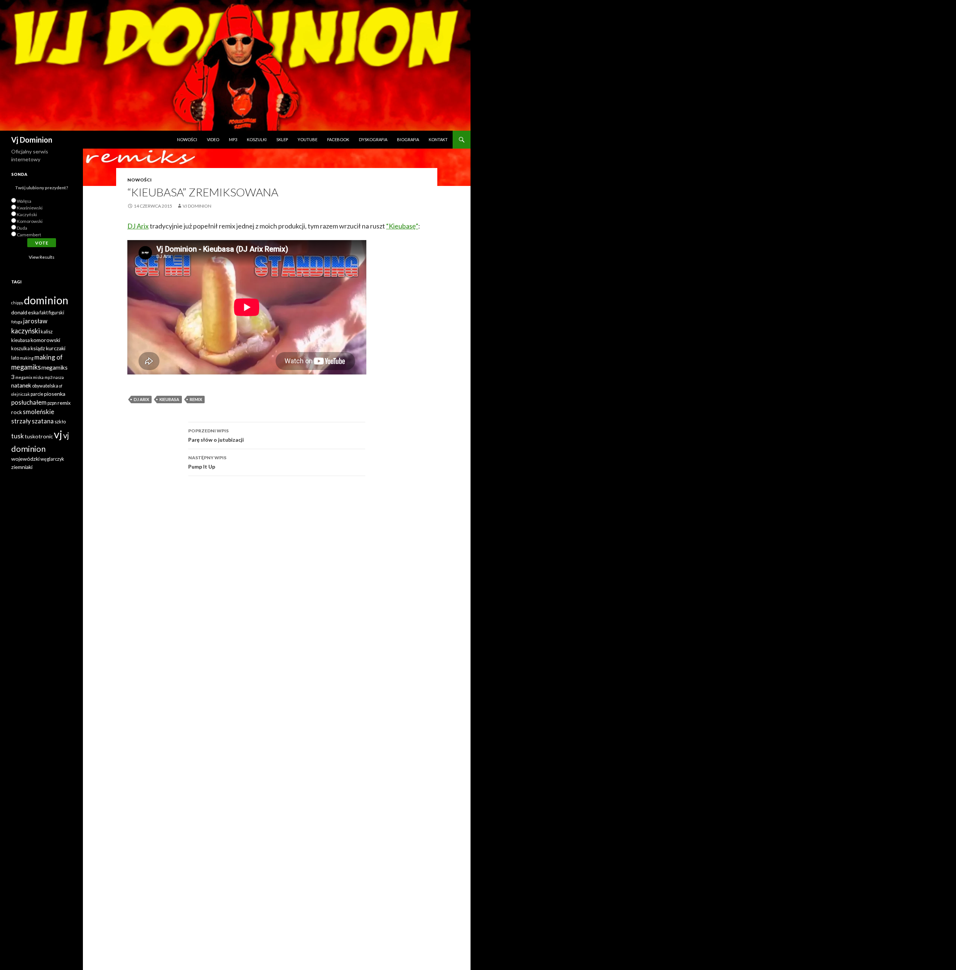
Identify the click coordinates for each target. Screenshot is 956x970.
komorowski (45, 340)
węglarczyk (52, 459)
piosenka (54, 394)
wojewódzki (25, 459)
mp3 (48, 377)
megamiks (26, 367)
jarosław (35, 321)
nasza (58, 377)
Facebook (338, 139)
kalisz (47, 332)
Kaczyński (27, 214)
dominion (46, 300)
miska (38, 377)
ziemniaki (21, 467)
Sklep (282, 139)
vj (58, 434)
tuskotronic (39, 436)
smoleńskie (38, 412)
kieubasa (169, 399)
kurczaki (55, 348)
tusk (17, 436)
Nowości (187, 139)
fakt (44, 312)
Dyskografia (373, 139)
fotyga (16, 321)
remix (196, 399)
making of (48, 357)
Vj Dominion (31, 139)
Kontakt (438, 139)
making (27, 357)
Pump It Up (207, 462)
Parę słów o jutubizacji (216, 435)
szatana (43, 421)
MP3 (233, 139)
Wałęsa (24, 201)
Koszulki (257, 139)
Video (213, 139)
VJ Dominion (197, 206)
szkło (60, 422)
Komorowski (30, 221)
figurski (56, 312)
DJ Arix (138, 226)
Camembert (29, 234)
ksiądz (38, 348)
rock (16, 412)
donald (19, 312)
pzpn (52, 403)
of (60, 385)
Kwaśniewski (30, 208)
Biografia (408, 139)
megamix (23, 377)
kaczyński (25, 331)
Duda (22, 228)
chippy (17, 302)
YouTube (307, 139)
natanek (21, 385)
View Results (42, 257)
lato (15, 358)
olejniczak (20, 394)
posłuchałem (29, 402)
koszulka (20, 348)
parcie (37, 394)
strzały (21, 421)
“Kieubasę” (402, 226)
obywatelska (45, 386)
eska (33, 312)
